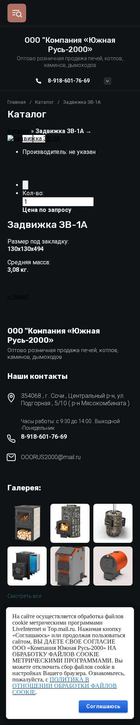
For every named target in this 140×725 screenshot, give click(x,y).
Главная (16, 102)
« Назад (18, 296)
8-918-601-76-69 (69, 81)
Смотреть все (24, 596)
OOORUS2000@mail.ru (51, 457)
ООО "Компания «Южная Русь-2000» (70, 45)
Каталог (44, 102)
